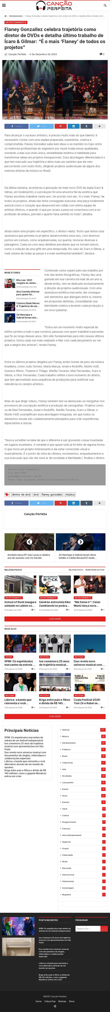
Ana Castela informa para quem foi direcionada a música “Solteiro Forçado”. (28, 293)
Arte (64, 769)
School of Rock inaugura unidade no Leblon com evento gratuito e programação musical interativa (20, 604)
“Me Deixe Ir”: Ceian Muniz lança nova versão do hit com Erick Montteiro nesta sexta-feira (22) (89, 604)
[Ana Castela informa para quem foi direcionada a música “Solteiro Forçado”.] (9, 294)
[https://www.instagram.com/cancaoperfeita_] (55, 1006)
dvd (35, 494)
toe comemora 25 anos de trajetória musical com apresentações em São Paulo (54, 663)
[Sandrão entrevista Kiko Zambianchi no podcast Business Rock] (55, 584)
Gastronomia (68, 881)
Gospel (65, 848)
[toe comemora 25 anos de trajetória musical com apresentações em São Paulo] (55, 644)
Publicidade (67, 855)
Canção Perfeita (35, 514)
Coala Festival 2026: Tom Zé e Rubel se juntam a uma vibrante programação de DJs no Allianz (89, 701)
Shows (9, 657)
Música (65, 736)
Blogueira (66, 894)
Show (64, 796)
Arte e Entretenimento (71, 835)
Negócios (66, 842)
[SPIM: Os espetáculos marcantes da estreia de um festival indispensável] (20, 644)
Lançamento (67, 782)
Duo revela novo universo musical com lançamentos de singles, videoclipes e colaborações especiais (89, 663)
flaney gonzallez (52, 494)
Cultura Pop (67, 763)
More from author (95, 570)
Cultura (65, 815)
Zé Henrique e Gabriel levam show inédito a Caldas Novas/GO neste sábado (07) (27, 316)
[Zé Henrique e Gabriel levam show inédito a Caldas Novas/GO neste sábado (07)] (9, 318)
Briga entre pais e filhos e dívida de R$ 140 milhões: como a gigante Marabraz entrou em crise (54, 701)
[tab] (76, 570)
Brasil (64, 756)
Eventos (65, 802)
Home (39, 1001)
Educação (66, 868)
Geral (64, 809)
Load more (55, 619)
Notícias (44, 657)
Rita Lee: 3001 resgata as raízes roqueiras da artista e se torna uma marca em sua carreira (27, 282)
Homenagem (68, 888)
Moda (64, 861)
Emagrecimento (69, 822)
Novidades (67, 776)
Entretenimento (15, 16)
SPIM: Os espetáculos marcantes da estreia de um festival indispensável (20, 663)
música (70, 494)
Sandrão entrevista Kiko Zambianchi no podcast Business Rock (55, 604)
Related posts (76, 570)
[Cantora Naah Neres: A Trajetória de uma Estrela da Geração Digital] (9, 306)
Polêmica (66, 749)
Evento (65, 789)
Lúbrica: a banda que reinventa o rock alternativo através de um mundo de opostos (18, 701)
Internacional (68, 875)
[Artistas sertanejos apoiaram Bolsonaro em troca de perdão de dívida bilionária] (18, 967)
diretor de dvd (21, 494)
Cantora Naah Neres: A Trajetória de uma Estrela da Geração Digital (28, 305)
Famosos (66, 828)
